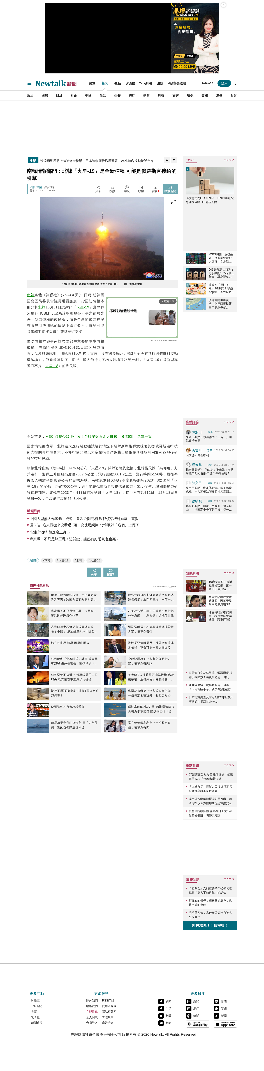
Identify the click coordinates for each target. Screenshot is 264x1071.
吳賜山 (40, 187)
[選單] (29, 83)
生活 (103, 95)
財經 (59, 95)
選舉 (219, 95)
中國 (88, 95)
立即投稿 (92, 1011)
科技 (161, 95)
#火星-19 (62, 560)
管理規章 (108, 1017)
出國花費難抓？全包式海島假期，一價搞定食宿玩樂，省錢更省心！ (151, 693)
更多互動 (37, 994)
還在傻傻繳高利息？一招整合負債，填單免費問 (149, 725)
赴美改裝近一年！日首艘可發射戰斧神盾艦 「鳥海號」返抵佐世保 (151, 613)
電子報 (35, 1017)
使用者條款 (109, 1006)
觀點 (117, 83)
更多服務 (101, 994)
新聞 (105, 83)
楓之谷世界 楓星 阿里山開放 (70, 642)
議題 (160, 83)
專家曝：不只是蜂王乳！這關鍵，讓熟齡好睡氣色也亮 (74, 613)
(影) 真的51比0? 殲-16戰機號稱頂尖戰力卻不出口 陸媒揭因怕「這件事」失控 (151, 709)
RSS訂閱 (108, 1000)
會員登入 (92, 1022)
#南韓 (46, 560)
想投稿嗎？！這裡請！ (210, 926)
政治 (30, 95)
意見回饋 (92, 1017)
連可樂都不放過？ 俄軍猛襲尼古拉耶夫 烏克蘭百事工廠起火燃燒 (74, 677)
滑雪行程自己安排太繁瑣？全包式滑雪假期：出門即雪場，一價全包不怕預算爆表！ (151, 597)
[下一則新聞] (174, 160)
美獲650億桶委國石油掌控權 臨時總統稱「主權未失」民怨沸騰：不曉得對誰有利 (151, 677)
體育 (146, 95)
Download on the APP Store (225, 1024)
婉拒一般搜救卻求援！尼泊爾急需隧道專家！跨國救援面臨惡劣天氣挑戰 (74, 597)
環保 (190, 95)
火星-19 (82, 307)
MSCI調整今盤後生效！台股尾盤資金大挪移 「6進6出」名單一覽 (98, 436)
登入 (224, 83)
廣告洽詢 (108, 1022)
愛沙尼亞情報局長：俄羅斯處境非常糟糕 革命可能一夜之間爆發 (151, 645)
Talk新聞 (145, 83)
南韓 (30, 295)
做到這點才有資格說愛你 (68, 706)
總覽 (92, 83)
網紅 (132, 95)
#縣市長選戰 (177, 83)
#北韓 (78, 560)
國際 (44, 95)
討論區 (130, 83)
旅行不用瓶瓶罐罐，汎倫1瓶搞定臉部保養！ (75, 693)
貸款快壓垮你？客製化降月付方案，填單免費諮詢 (149, 661)
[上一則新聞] (167, 160)
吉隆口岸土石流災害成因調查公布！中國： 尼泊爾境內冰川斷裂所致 (74, 629)
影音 (234, 95)
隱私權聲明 (109, 1011)
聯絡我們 (92, 1006)
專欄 (205, 95)
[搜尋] (234, 83)
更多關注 (198, 994)
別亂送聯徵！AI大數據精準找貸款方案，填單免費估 (151, 629)
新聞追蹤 (37, 1022)
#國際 (33, 560)
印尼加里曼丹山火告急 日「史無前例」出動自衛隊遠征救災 (74, 725)
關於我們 (92, 1000)
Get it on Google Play (197, 1024)
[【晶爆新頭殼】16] (195, 38)
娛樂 (117, 95)
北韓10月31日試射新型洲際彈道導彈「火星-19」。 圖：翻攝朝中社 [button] (102, 284)
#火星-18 (94, 560)
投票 (34, 1011)
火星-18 (51, 366)
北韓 (42, 307)
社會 (74, 95)
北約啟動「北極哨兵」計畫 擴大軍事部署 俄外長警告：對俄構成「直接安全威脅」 (74, 661)
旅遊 (175, 95)
